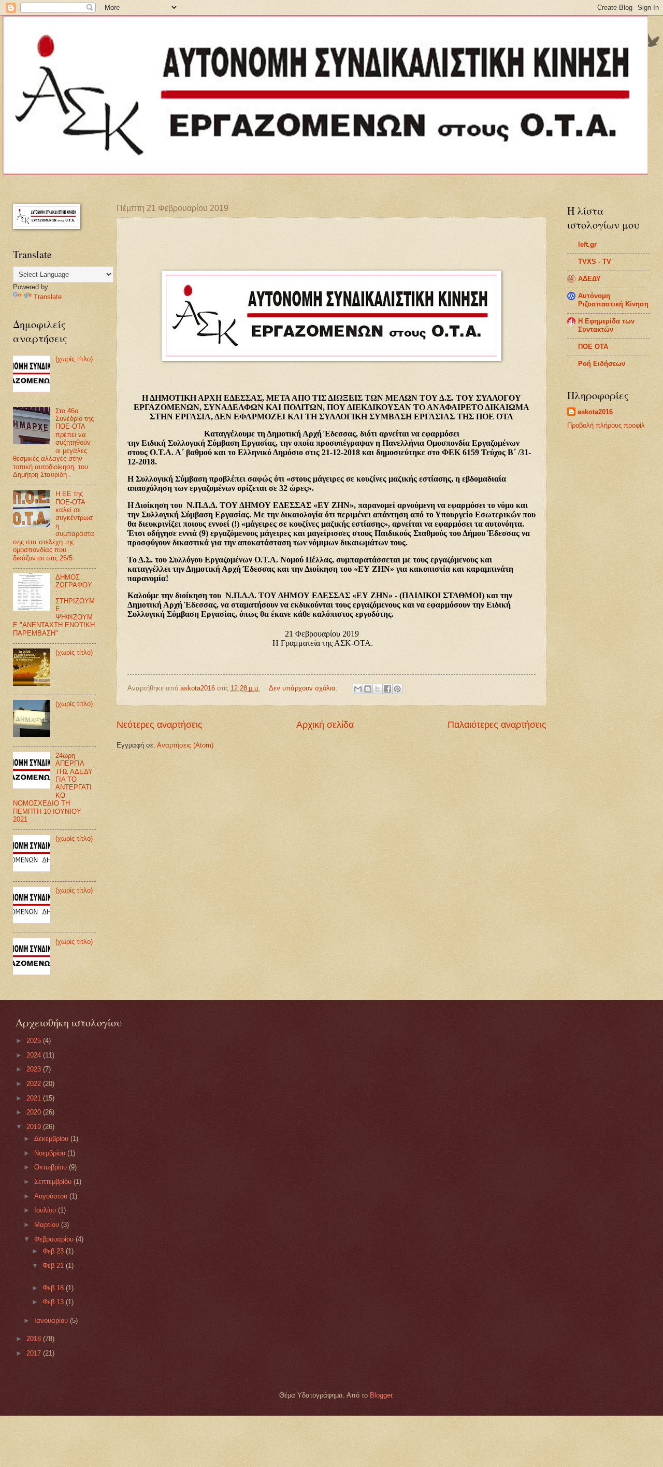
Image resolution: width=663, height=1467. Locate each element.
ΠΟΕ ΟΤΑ (593, 346)
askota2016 (595, 412)
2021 (34, 1098)
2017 (34, 1353)
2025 (34, 1041)
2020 (34, 1112)
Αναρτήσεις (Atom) (185, 745)
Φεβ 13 (54, 1302)
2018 (34, 1339)
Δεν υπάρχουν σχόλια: (304, 688)
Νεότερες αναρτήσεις (160, 725)
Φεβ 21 (54, 1265)
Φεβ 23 (54, 1251)
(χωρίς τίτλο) (74, 359)
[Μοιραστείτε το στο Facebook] (387, 689)
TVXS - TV (594, 261)
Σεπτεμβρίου (54, 1182)
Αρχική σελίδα (325, 725)
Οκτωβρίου (51, 1167)
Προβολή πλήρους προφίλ (606, 425)
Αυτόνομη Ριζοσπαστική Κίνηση (613, 300)
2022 (34, 1084)
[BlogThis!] (368, 689)
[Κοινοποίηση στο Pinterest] (397, 689)
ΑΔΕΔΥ (589, 279)
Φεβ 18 (54, 1288)
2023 (34, 1069)
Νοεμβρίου (50, 1153)
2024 (34, 1055)
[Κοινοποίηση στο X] (377, 689)
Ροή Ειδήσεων (601, 364)
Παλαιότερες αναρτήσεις (497, 725)
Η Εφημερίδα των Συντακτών (606, 325)
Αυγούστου (51, 1196)
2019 (34, 1127)
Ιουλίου (46, 1210)
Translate (48, 297)
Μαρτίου (47, 1225)
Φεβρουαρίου (55, 1239)
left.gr (587, 244)
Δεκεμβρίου (52, 1138)
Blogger (381, 1395)
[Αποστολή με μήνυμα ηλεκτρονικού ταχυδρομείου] (358, 689)
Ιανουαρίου (52, 1320)
